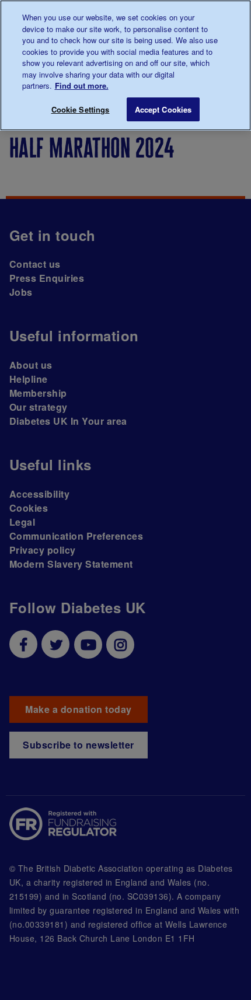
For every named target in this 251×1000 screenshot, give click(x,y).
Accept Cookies (163, 109)
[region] (125, 65)
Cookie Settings (80, 109)
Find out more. (82, 85)
